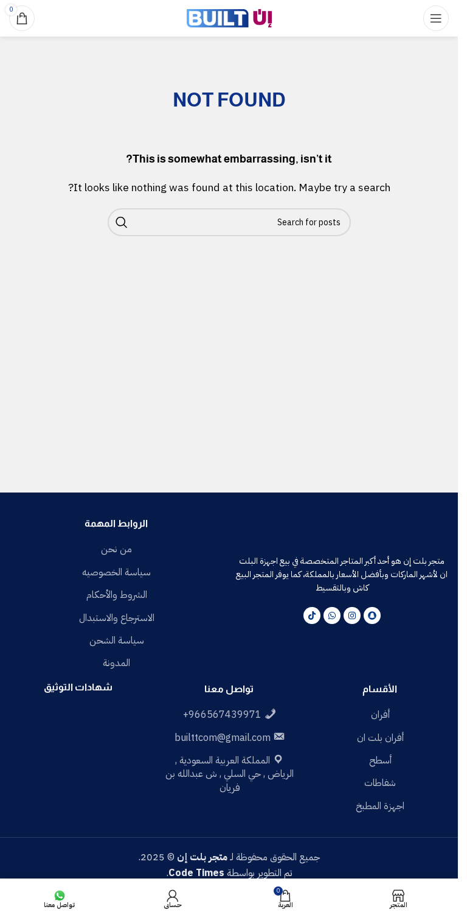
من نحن (116, 549)
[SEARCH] (122, 222)
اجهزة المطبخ (380, 806)
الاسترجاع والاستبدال (116, 618)
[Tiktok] (311, 615)
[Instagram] (352, 615)
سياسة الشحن (116, 640)
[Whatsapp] (332, 615)
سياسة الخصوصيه (116, 572)
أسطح (380, 760)
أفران (380, 714)
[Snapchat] (372, 615)
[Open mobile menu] (436, 18)
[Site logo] (229, 17)
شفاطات (380, 783)
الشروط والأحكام (116, 595)
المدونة (116, 663)
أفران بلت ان (380, 738)
